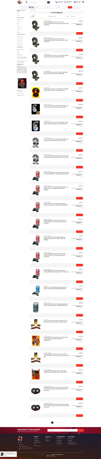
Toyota (19, 25)
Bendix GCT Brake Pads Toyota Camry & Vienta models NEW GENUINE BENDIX (55, 287)
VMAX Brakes (20, 54)
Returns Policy (59, 442)
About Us (47, 438)
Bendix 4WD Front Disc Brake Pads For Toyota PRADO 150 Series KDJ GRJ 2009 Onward (55, 221)
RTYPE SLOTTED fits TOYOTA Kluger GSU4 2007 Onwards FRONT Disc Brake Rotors (56, 123)
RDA (18, 23)
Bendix (19, 21)
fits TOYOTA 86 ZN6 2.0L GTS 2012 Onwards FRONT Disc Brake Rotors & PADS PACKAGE (56, 23)
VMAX (19, 52)
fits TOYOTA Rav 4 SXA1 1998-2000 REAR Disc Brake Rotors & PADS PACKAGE (56, 72)
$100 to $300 (20, 38)
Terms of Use (59, 438)
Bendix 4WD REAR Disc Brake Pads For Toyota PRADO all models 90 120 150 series (56, 271)
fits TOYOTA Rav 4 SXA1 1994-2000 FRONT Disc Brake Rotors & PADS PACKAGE (56, 56)
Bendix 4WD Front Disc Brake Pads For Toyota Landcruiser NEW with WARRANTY (56, 204)
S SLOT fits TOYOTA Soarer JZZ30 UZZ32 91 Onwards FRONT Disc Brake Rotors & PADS (56, 156)
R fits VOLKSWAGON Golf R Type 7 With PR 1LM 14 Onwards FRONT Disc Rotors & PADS (10, 454)
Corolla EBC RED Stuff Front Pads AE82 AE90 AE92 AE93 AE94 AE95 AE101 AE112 (56, 371)
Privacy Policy (59, 440)
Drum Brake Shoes (71, 442)
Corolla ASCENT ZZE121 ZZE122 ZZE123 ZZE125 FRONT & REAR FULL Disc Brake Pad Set (56, 355)
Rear (18, 13)
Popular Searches (37, 445)
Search (70, 7)
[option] (22, 68)
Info (82, 24)
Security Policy (59, 443)
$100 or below (20, 36)
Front (19, 15)
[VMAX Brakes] (19, 2)
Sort (67, 16)
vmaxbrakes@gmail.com (23, 446)
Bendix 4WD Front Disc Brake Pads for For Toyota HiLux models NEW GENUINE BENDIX (56, 188)
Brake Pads (20, 19)
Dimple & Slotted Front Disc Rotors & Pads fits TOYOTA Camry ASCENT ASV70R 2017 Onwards (56, 389)
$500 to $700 (20, 43)
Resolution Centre (37, 442)
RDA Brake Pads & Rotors (20, 50)
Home (31, 10)
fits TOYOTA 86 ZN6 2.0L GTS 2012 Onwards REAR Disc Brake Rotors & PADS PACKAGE (56, 40)
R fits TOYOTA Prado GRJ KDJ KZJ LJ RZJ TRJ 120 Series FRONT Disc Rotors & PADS (56, 106)
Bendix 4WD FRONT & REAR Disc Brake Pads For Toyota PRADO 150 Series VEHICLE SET (56, 173)
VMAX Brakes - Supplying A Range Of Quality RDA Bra (22, 57)
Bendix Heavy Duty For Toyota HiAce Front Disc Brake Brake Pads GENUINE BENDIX (56, 304)
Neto (55, 456)
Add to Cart (79, 33)
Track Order (36, 440)
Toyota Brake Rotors (20, 95)
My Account (36, 438)
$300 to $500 (20, 40)
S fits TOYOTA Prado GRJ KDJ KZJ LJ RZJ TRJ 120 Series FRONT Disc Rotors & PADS (56, 139)
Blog (35, 443)
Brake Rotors (20, 28)
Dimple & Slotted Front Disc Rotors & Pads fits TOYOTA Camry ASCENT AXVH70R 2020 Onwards (56, 405)
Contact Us (47, 440)
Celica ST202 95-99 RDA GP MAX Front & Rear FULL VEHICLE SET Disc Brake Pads (55, 321)
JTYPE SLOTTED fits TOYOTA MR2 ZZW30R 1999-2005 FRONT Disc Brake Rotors (56, 89)
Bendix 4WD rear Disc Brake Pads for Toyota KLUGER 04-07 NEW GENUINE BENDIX (54, 238)
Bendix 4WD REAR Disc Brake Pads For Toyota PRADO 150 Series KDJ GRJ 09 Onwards (55, 255)
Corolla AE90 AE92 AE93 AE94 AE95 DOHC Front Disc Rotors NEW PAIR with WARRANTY (56, 338)
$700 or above (20, 45)
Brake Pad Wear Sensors (72, 443)
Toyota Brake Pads (20, 93)
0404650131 (21, 444)
